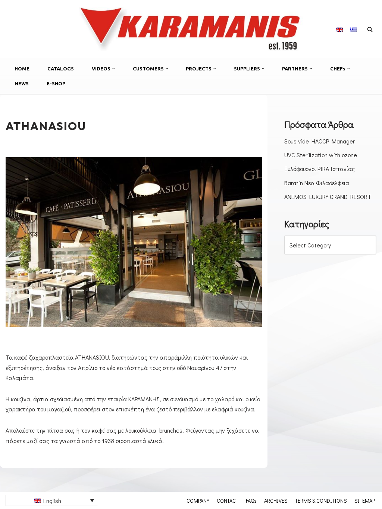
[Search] (370, 29)
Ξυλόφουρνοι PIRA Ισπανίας (319, 169)
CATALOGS (60, 68)
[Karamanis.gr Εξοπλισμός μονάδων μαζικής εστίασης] (191, 29)
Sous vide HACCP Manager (319, 141)
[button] (113, 68)
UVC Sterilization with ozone (320, 155)
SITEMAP (364, 500)
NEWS (22, 83)
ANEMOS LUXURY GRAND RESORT (327, 196)
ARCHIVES (276, 500)
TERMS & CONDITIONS (321, 500)
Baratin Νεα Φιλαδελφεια (316, 183)
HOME (22, 68)
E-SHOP (56, 83)
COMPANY (198, 500)
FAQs (251, 500)
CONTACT (227, 500)
